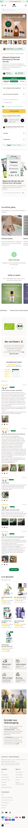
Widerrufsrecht (5, 802)
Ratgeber (3, 785)
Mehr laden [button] (14, 569)
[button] (5, 53)
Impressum (4, 805)
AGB (2, 795)
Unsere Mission (19, 772)
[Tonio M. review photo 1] (5, 559)
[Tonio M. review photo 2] (13, 559)
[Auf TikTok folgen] (10, 813)
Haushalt (3, 782)
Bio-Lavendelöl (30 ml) (20, 597)
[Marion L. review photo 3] (21, 521)
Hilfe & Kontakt (19, 777)
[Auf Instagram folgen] (2, 813)
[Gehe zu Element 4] (10, 42)
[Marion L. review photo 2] (13, 521)
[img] (4, 385)
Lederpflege (4, 774)
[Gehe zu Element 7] (24, 42)
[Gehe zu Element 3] (5, 42)
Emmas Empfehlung (6, 787)
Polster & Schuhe (5, 779)
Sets (2, 772)
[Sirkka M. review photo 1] (5, 419)
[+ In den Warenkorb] (11, 593)
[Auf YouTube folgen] (6, 813)
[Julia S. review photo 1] (5, 494)
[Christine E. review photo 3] (21, 467)
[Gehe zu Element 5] (15, 42)
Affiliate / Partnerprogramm (20, 783)
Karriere (17, 779)
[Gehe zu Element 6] (20, 42)
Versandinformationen (6, 800)
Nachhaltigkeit (19, 774)
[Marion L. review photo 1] (5, 521)
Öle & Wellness (5, 777)
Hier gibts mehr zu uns (17, 127)
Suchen (3, 807)
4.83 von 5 (17, 365)
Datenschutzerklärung (6, 797)
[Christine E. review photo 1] (5, 467)
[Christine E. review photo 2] (13, 467)
